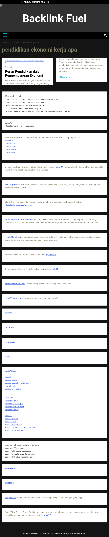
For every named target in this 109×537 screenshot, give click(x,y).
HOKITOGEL (11, 468)
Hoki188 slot (11, 237)
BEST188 (9, 483)
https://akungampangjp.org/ (18, 205)
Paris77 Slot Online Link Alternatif (20, 427)
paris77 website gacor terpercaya (20, 454)
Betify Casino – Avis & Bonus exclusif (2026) (24, 105)
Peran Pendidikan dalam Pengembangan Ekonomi (24, 74)
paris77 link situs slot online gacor (20, 457)
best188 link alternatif (14, 298)
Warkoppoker (11, 184)
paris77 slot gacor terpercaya (18, 451)
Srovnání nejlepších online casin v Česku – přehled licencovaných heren (37, 111)
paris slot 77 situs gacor (15, 448)
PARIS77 (9, 398)
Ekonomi (8, 67)
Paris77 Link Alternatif (14, 430)
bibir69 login (10, 146)
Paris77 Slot (10, 421)
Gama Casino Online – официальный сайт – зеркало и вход (32, 99)
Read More (65, 77)
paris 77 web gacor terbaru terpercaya (22, 445)
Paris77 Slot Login (14, 404)
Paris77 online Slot (13, 424)
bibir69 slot (10, 143)
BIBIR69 (9, 140)
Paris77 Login (11, 401)
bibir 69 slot (10, 152)
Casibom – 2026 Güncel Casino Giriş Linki (24, 108)
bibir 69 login (10, 149)
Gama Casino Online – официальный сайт (24, 102)
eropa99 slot (10, 497)
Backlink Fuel (54, 18)
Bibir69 (8, 377)
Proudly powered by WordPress (37, 533)
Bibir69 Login (11, 380)
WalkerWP (80, 533)
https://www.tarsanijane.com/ (19, 219)
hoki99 (55, 269)
